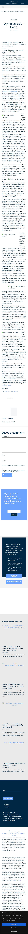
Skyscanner (5, 379)
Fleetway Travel (6, 385)
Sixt (21, 380)
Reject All (14, 931)
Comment (5, 436)
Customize (14, 928)
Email (3, 461)
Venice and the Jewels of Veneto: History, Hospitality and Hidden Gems (13, 648)
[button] (17, 398)
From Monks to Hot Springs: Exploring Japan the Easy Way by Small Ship (13, 725)
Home (7, 11)
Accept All (14, 924)
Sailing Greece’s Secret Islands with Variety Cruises (14, 764)
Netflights (13, 379)
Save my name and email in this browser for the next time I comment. (13, 471)
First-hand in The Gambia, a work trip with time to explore (13, 685)
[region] (14, 922)
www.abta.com (19, 875)
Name (3, 455)
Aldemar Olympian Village (9, 91)
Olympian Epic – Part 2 (11, 391)
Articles (12, 11)
